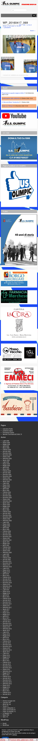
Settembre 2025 (7, 458)
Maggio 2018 (6, 593)
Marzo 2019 (6, 575)
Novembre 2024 (7, 476)
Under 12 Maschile (8, 708)
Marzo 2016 (6, 639)
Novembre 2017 (7, 604)
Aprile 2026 (6, 446)
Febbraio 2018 (7, 598)
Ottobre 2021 (6, 538)
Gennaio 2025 (7, 472)
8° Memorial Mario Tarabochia (10, 102)
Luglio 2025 (6, 462)
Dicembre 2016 (7, 623)
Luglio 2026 (6, 441)
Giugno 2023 (6, 504)
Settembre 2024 (7, 480)
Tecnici (5, 706)
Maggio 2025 (6, 465)
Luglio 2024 (6, 483)
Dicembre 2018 (7, 581)
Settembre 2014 (7, 671)
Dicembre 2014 (7, 666)
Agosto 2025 (6, 460)
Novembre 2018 (7, 582)
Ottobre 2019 (6, 565)
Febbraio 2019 (7, 577)
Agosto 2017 (6, 609)
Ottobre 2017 (6, 605)
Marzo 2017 (6, 618)
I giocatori (5, 702)
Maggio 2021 (6, 543)
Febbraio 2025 (7, 471)
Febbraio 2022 (7, 531)
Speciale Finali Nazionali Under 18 (12, 434)
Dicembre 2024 (7, 474)
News (4, 715)
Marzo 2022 (6, 529)
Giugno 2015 (6, 655)
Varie (4, 717)
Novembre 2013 (7, 682)
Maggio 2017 (6, 614)
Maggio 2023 (6, 506)
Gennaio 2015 (7, 664)
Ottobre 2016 (6, 627)
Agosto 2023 (6, 503)
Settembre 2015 (7, 650)
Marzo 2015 (6, 660)
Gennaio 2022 (7, 533)
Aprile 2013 (6, 689)
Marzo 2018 (6, 597)
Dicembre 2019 (7, 561)
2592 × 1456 (22, 25)
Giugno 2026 (6, 442)
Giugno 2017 (6, 613)
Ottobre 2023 (6, 499)
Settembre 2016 (7, 628)
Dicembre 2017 (7, 602)
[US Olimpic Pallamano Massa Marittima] (19, 3)
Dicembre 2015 (7, 644)
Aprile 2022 (6, 527)
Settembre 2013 (7, 683)
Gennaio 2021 (7, 549)
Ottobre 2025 (6, 457)
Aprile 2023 (6, 508)
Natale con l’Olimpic (7, 106)
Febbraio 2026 (7, 449)
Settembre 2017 (7, 607)
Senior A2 (5, 704)
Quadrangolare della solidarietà (10, 98)
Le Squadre (6, 713)
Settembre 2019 (7, 566)
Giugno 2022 (6, 524)
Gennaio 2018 (7, 600)
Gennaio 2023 (7, 513)
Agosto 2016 (6, 630)
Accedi (4, 723)
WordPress (6, 725)
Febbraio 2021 (7, 547)
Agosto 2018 (6, 588)
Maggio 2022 (6, 526)
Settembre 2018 (7, 586)
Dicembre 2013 (7, 680)
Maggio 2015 (6, 657)
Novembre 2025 (7, 455)
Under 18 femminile (8, 710)
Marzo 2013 (6, 691)
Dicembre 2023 (7, 496)
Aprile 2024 (6, 488)
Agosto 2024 (6, 481)
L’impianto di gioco (8, 430)
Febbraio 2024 (7, 492)
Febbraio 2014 (7, 676)
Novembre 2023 (7, 497)
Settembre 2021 (7, 540)
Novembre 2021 (7, 536)
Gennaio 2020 (7, 559)
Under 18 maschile (8, 711)
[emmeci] (19, 377)
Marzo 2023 (6, 510)
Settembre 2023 (7, 501)
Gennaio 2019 (7, 579)
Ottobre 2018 (6, 584)
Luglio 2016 (6, 632)
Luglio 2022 (6, 522)
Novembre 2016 (7, 625)
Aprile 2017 (6, 616)
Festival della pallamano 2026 (14, 740)
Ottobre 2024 (6, 478)
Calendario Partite (8, 429)
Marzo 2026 (6, 448)
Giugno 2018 (6, 591)
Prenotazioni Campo (8, 432)
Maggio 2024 (6, 487)
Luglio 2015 (6, 653)
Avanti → (32, 30)
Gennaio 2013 (7, 694)
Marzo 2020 (6, 556)
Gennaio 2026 (7, 451)
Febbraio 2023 (7, 511)
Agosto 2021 (6, 542)
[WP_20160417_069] (19, 44)
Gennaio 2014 (7, 678)
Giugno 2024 (6, 485)
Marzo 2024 (6, 490)
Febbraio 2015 (7, 662)
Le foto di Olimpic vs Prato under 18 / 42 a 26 (17, 25)
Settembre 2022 (7, 520)
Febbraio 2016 (7, 641)
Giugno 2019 (6, 570)
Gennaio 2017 (7, 621)
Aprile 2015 (6, 659)
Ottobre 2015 (6, 648)
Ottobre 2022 (6, 519)
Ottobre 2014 (6, 669)
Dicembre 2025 (7, 453)
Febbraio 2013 (7, 692)
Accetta (5, 738)
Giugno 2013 (6, 685)
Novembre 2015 (7, 646)
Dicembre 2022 (7, 515)
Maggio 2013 (6, 687)
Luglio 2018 (6, 589)
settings (14, 735)
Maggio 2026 (6, 444)
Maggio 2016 (6, 636)
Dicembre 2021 (7, 535)
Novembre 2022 (7, 517)
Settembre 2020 (7, 552)
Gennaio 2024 (7, 494)
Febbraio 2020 (7, 558)
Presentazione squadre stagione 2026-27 (13, 93)
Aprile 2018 (6, 595)
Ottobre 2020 (6, 550)
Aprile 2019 (6, 574)
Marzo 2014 (6, 675)
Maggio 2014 (6, 673)
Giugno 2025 (6, 464)
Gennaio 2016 (7, 643)
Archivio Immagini (8, 701)
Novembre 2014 (7, 667)
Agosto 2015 (6, 652)
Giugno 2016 (6, 634)
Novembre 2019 (7, 563)
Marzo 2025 (6, 469)
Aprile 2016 (6, 637)
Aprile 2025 (6, 467)
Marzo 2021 (6, 545)
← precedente (7, 27)
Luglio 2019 (6, 568)
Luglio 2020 (6, 554)
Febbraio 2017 (7, 620)
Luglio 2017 (6, 611)
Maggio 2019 (6, 572)
